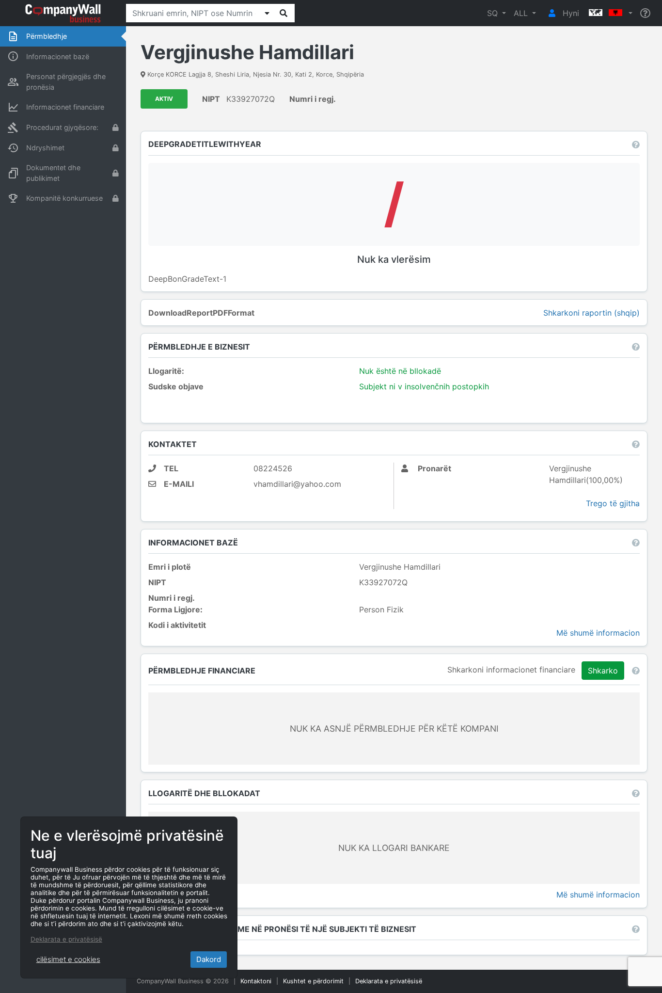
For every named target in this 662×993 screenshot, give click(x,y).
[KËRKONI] (283, 13)
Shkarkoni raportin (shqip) (591, 313)
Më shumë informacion (598, 633)
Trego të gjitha (613, 503)
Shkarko (603, 670)
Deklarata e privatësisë (388, 981)
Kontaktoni (255, 981)
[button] (609, 13)
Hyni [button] (569, 13)
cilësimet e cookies (68, 959)
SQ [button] (493, 13)
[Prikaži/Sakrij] (267, 13)
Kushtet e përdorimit (313, 981)
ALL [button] (522, 13)
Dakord (208, 959)
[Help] (645, 13)
